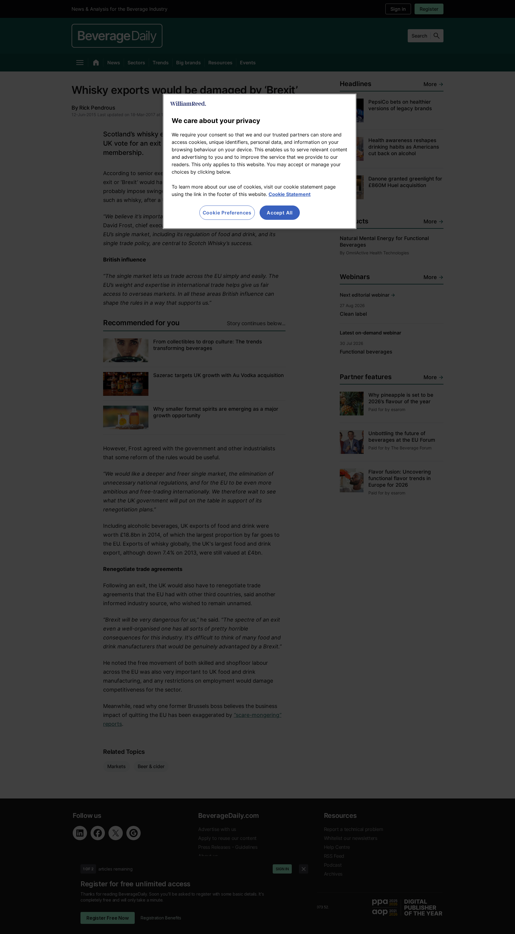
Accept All (280, 213)
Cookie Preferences (227, 213)
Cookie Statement (290, 194)
